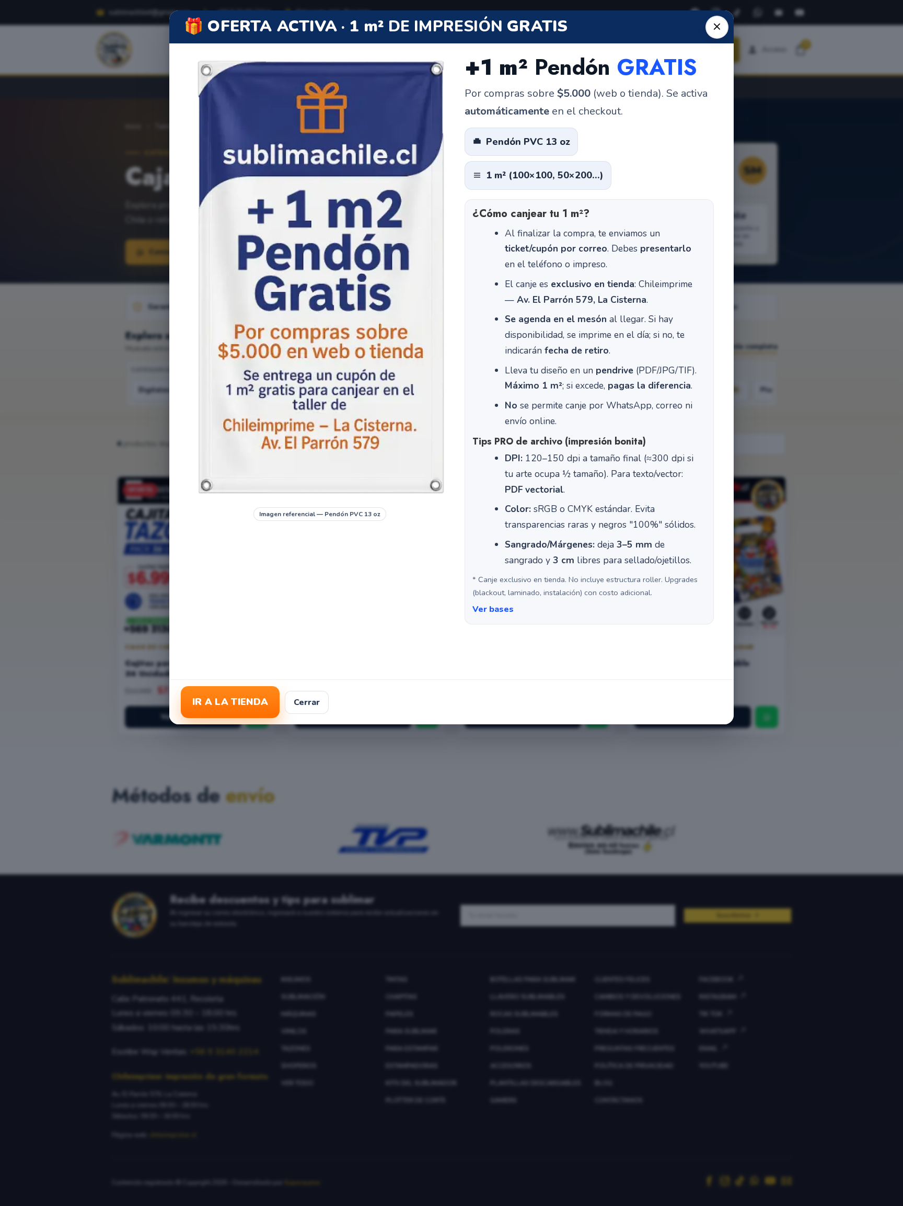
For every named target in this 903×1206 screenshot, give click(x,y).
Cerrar (307, 702)
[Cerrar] (716, 27)
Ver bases (493, 609)
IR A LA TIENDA (230, 702)
